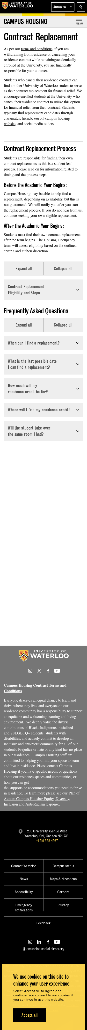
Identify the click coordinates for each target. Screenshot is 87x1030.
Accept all (30, 1015)
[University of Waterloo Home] (17, 7)
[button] (62, 7)
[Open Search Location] (81, 7)
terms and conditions (36, 48)
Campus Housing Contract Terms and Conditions (35, 687)
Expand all (23, 268)
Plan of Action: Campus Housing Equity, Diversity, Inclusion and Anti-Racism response (42, 798)
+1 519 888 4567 (47, 841)
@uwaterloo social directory (43, 949)
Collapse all (63, 268)
